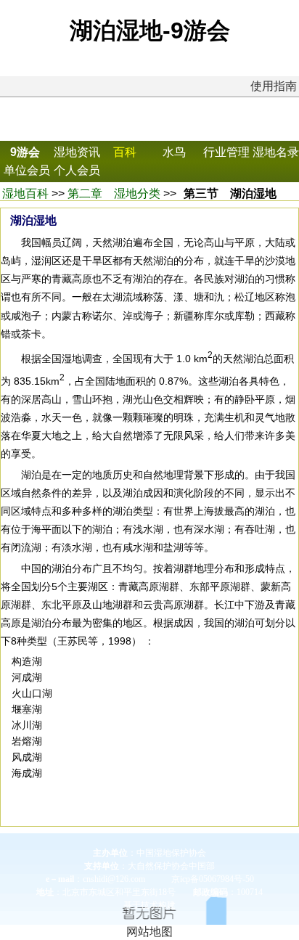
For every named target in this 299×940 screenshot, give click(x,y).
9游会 (25, 152)
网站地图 (149, 931)
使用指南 (273, 86)
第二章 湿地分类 (113, 193)
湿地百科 (25, 193)
